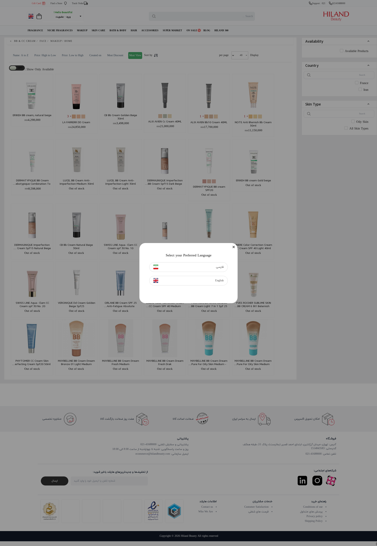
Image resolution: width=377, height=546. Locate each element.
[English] (155, 280)
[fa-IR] (155, 266)
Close (234, 247)
